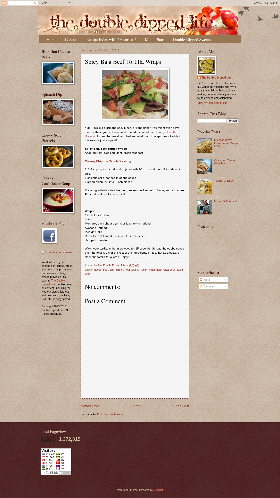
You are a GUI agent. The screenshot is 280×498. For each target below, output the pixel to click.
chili (112, 269)
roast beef (169, 269)
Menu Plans (155, 39)
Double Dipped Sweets (192, 39)
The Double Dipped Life (216, 77)
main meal (155, 269)
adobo (97, 269)
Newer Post (90, 406)
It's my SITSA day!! (226, 201)
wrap (87, 273)
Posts (206, 279)
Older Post (180, 406)
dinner (119, 269)
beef (105, 269)
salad (179, 269)
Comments (209, 286)
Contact (71, 39)
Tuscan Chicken (223, 180)
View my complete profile (212, 102)
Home (52, 39)
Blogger (158, 489)
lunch (144, 269)
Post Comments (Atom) (111, 414)
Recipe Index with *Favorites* (111, 39)
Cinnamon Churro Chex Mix (224, 162)
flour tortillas (132, 269)
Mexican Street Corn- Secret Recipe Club (226, 143)
